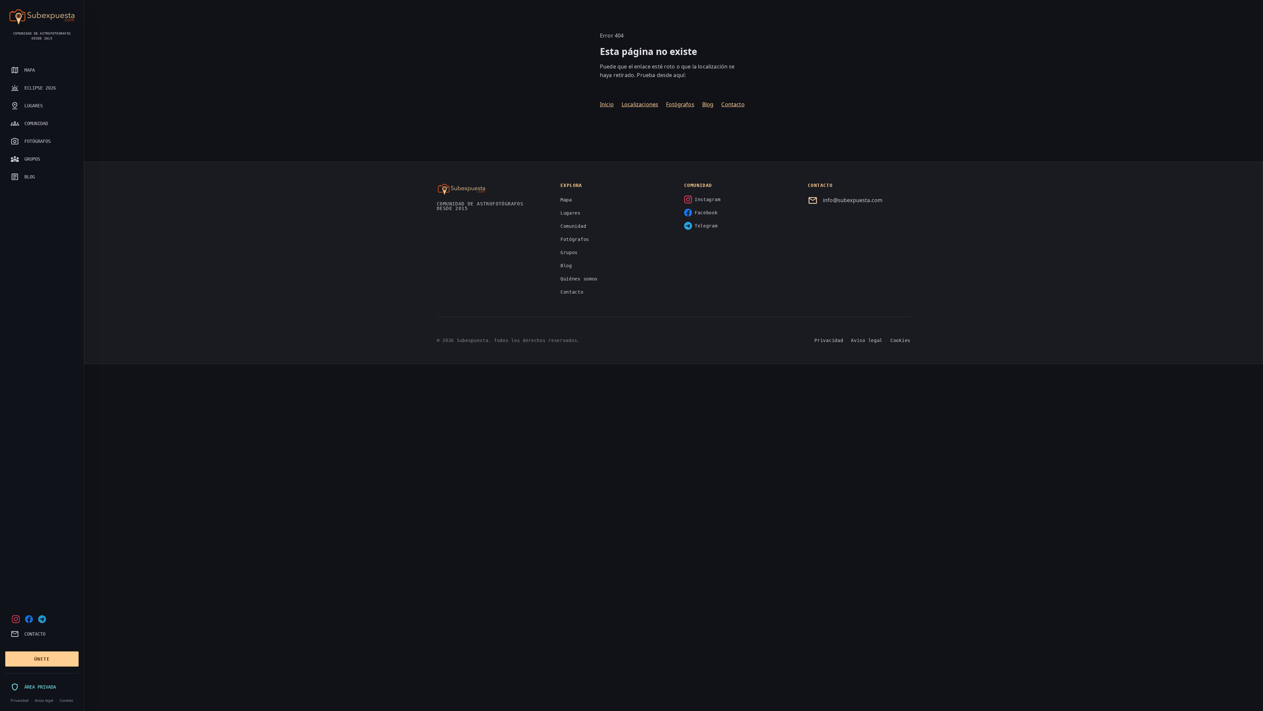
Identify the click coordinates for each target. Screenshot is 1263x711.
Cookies (66, 700)
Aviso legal (44, 700)
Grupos (569, 252)
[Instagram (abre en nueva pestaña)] (16, 619)
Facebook (706, 212)
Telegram (706, 225)
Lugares (570, 213)
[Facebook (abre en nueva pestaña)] (29, 619)
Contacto (732, 104)
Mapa (566, 199)
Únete (42, 659)
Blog (708, 104)
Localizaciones (640, 104)
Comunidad (573, 226)
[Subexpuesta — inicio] (42, 17)
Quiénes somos (579, 278)
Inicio (607, 104)
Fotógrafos (680, 104)
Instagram (707, 199)
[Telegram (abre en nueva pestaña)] (42, 619)
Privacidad (20, 700)
